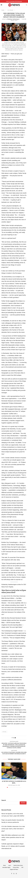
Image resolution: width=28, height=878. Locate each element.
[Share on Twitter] (13, 737)
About (4, 865)
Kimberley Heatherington (13, 19)
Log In (9, 865)
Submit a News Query (18, 865)
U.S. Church (10, 10)
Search (3, 800)
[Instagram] (16, 873)
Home (2, 10)
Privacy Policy (16, 867)
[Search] (26, 5)
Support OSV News (14, 869)
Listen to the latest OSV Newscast (14, 1)
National (4, 731)
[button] (2, 775)
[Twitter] (14, 873)
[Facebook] (12, 873)
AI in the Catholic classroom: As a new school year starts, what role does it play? (13, 829)
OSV (22, 867)
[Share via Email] (15, 737)
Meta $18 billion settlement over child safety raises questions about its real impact (12, 837)
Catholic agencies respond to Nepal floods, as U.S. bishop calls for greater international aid (13, 846)
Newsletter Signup (6, 867)
